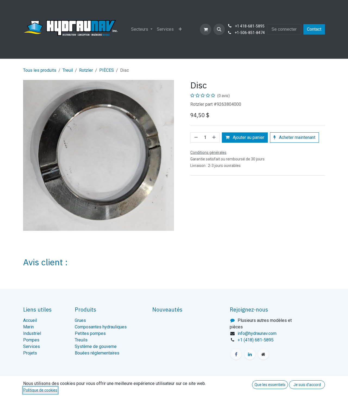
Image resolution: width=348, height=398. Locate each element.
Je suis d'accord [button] (307, 385)
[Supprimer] (195, 137)
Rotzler (86, 70)
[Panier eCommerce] (205, 29)
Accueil (30, 320)
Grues (80, 320)
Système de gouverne (96, 346)
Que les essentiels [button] (269, 385)
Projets (30, 353)
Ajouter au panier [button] (248, 137)
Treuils (81, 340)
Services (31, 346)
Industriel (32, 333)
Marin (28, 326)
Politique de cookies (40, 390)
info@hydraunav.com (257, 333)
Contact (314, 29)
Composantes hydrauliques (101, 326)
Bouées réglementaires (97, 353)
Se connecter (284, 29)
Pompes (31, 340)
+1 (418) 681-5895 (256, 340)
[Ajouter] (214, 137)
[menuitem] (142, 29)
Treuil (68, 70)
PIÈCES (106, 70)
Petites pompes (90, 333)
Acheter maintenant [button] (296, 137)
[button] (219, 29)
